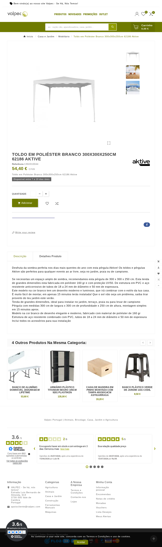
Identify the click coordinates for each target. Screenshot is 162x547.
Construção (51, 500)
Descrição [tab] (20, 256)
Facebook (147, 224)
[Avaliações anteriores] (34, 448)
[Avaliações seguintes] (155, 448)
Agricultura (51, 487)
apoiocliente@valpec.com (25, 506)
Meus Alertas (103, 516)
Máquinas (50, 512)
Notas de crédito (105, 498)
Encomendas (103, 494)
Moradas (101, 503)
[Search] (112, 27)
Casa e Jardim (53, 496)
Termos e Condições (77, 491)
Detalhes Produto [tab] (50, 256)
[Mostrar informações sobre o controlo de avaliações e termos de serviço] (29, 454)
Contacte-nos (78, 497)
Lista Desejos (104, 512)
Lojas (74, 501)
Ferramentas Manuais (52, 506)
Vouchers (101, 507)
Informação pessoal (102, 488)
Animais (49, 491)
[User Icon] (137, 14)
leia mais (64, 449)
